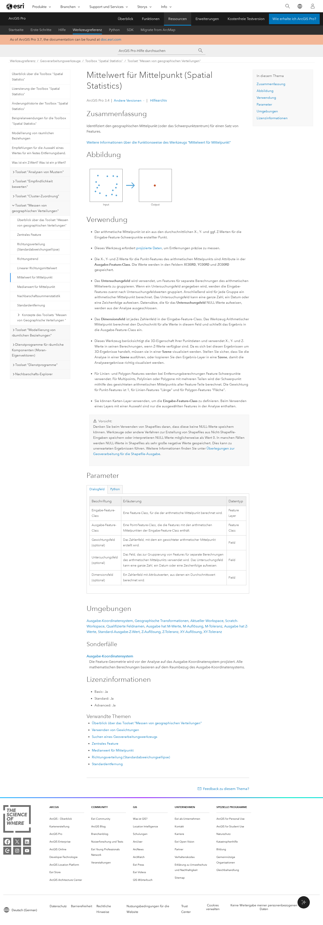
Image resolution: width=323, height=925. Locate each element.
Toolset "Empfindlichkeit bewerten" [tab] (32, 184)
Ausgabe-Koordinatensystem (110, 621)
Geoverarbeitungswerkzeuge (60, 61)
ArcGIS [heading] (54, 807)
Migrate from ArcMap (158, 30)
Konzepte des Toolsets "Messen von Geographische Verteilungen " (42, 317)
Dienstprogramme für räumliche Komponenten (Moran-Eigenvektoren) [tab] (38, 350)
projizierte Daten (149, 248)
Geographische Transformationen (162, 621)
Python (114, 30)
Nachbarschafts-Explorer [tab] (34, 374)
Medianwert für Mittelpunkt (36, 287)
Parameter (264, 104)
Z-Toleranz (170, 632)
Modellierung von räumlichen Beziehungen (33, 136)
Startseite (16, 30)
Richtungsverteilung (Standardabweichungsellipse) (38, 247)
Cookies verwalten (213, 907)
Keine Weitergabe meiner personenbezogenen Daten (263, 907)
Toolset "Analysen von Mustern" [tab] (39, 172)
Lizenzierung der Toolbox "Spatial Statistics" (36, 91)
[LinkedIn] (27, 842)
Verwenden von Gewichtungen (115, 730)
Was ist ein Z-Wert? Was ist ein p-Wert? (39, 163)
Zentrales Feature (29, 235)
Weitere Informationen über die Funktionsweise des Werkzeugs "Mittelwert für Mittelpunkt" (159, 142)
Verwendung (266, 98)
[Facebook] (7, 842)
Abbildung (265, 91)
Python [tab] (115, 489)
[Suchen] (287, 6)
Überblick (125, 19)
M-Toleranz (213, 626)
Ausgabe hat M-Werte (163, 626)
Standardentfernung (31, 305)
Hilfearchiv (158, 100)
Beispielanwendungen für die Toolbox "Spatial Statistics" (39, 121)
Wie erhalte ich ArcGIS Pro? (294, 19)
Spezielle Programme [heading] (231, 807)
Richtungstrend (27, 259)
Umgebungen (267, 111)
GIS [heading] (135, 807)
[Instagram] (17, 851)
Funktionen (151, 19)
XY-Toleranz (212, 632)
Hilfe (62, 30)
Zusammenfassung (271, 84)
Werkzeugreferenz (87, 30)
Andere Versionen (128, 100)
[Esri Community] (7, 851)
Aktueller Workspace (206, 621)
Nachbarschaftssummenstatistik (38, 296)
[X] (17, 842)
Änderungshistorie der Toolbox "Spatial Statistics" (40, 106)
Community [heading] (99, 807)
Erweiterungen (207, 19)
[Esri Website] (15, 6)
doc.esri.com (111, 39)
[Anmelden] (313, 6)
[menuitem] (66, 819)
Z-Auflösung (151, 632)
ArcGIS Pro (17, 18)
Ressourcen (177, 19)
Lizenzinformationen (272, 118)
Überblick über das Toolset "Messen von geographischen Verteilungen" (42, 222)
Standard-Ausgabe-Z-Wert (119, 632)
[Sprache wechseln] (300, 6)
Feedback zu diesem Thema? (226, 789)
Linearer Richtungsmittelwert (37, 268)
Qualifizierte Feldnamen (125, 626)
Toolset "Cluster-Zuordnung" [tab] (37, 196)
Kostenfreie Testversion (246, 19)
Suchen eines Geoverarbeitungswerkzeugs (124, 737)
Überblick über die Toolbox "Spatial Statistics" (37, 76)
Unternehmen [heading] (185, 807)
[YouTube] (27, 851)
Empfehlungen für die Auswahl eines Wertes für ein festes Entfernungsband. (39, 150)
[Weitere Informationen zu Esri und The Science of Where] (17, 819)
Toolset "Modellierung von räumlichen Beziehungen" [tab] (34, 332)
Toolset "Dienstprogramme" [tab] (36, 365)
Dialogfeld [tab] (97, 489)
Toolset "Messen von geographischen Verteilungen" (164, 61)
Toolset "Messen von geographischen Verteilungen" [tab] (35, 208)
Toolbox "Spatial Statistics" (104, 61)
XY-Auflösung (191, 632)
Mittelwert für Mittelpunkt (34, 277)
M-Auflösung (193, 626)
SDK (130, 30)
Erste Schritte (41, 30)
